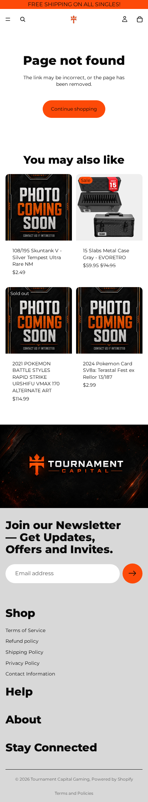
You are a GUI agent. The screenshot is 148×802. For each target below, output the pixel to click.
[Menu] (8, 19)
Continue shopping (74, 109)
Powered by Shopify (112, 779)
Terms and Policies (74, 793)
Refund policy (22, 641)
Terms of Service (25, 630)
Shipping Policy (24, 652)
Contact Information (30, 674)
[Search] (22, 19)
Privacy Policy (23, 663)
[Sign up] (132, 573)
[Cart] (139, 19)
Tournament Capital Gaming (60, 779)
